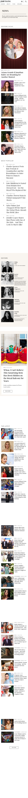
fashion (3, 4)
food (14, 4)
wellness (19, 4)
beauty (8, 4)
